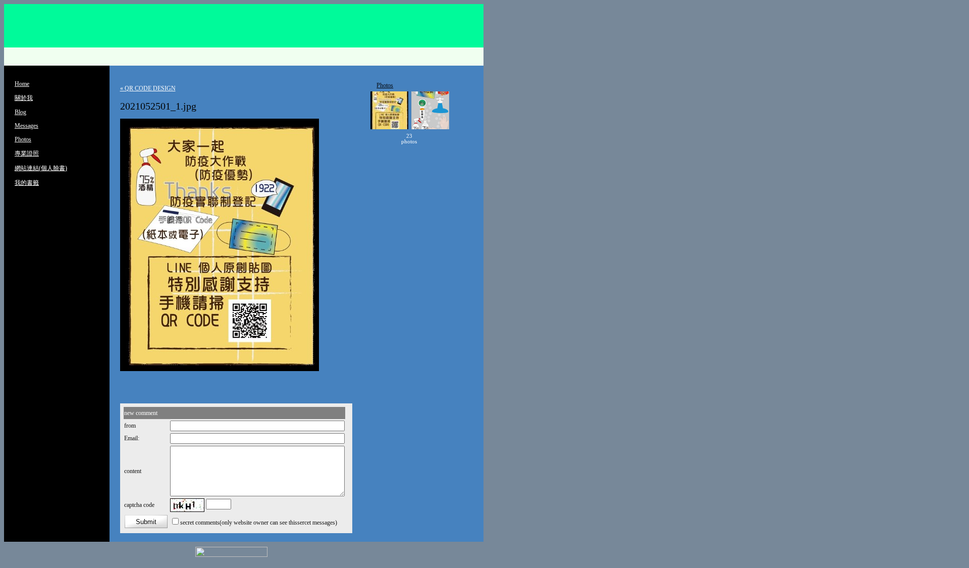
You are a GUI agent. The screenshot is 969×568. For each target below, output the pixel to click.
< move (386, 138)
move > (432, 138)
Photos (23, 139)
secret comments (200, 522)
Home (22, 83)
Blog (20, 112)
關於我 (24, 97)
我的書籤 (27, 182)
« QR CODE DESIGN (148, 88)
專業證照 (27, 153)
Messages (26, 125)
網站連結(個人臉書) (41, 168)
